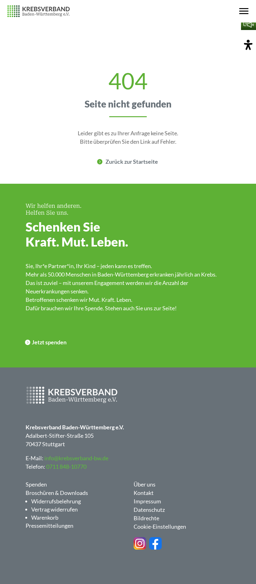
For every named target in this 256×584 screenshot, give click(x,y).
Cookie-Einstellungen (160, 526)
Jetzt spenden (49, 342)
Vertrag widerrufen (54, 509)
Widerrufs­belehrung (56, 501)
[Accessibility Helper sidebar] (248, 45)
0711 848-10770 (66, 466)
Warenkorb (44, 517)
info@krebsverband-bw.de (76, 458)
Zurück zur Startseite (132, 161)
